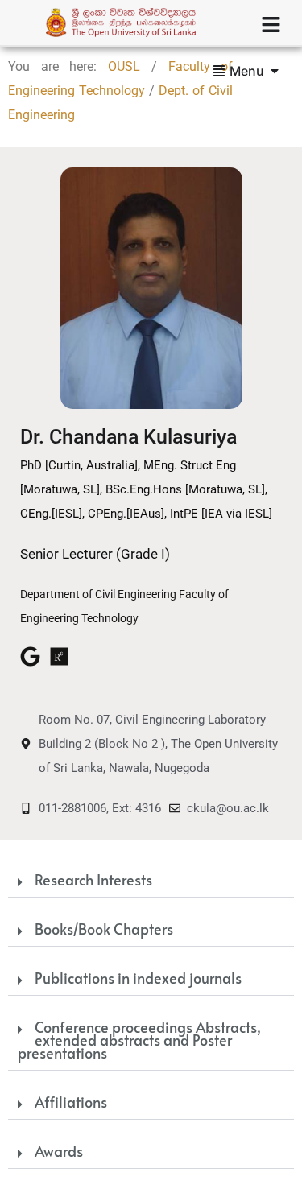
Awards (59, 1151)
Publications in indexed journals (138, 978)
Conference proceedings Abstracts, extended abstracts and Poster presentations (139, 1040)
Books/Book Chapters (104, 928)
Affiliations (71, 1102)
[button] (151, 881)
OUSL (124, 66)
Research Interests (93, 879)
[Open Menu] (274, 70)
